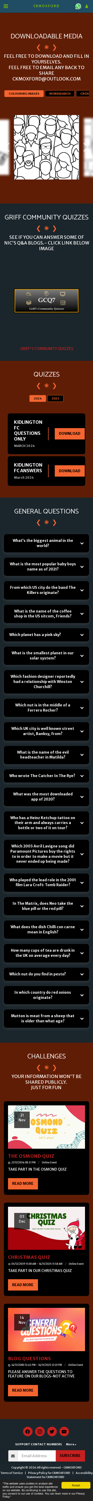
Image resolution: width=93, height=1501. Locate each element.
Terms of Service (12, 1473)
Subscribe (70, 1455)
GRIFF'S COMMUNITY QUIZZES (46, 348)
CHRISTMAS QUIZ (29, 1257)
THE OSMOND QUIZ (31, 1156)
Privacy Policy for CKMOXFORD (49, 1473)
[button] (5, 6)
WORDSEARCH (60, 93)
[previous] (8, 147)
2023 (55, 398)
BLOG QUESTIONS (29, 1358)
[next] (85, 147)
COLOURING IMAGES (24, 93)
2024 (38, 398)
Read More (23, 1183)
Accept (76, 1485)
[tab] (46, 543)
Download (69, 433)
